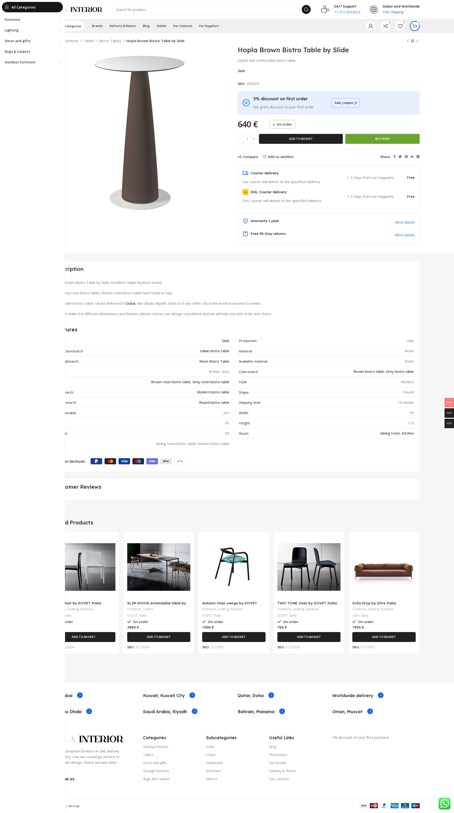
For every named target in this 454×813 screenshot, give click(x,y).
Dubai (130, 303)
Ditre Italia (360, 615)
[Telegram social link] (418, 157)
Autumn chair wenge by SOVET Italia (229, 605)
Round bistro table (214, 402)
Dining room (390, 433)
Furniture (71, 40)
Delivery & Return (282, 771)
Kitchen (408, 433)
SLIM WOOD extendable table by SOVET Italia (156, 605)
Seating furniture (80, 609)
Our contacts (279, 779)
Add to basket (301, 138)
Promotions (278, 754)
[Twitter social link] (400, 157)
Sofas (210, 746)
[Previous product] (408, 41)
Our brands (277, 762)
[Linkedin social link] (412, 157)
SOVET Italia (136, 615)
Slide (241, 70)
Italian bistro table (214, 350)
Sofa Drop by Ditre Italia (374, 603)
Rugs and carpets (156, 779)
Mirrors (211, 779)
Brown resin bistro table (171, 381)
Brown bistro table (369, 371)
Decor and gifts (155, 762)
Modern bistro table (213, 392)
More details (405, 235)
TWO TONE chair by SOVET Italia (307, 603)
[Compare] (112, 543)
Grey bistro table (400, 371)
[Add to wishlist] (112, 564)
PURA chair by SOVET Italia (76, 603)
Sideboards (214, 762)
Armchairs (214, 771)
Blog (272, 746)
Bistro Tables (110, 40)
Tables (89, 40)
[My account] (370, 26)
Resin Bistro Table (214, 361)
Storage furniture (156, 771)
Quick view (112, 553)
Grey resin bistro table (210, 381)
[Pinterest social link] (406, 157)
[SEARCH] (306, 9)
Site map (74, 806)
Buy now (382, 138)
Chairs (211, 754)
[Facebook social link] (394, 157)
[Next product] (417, 41)
